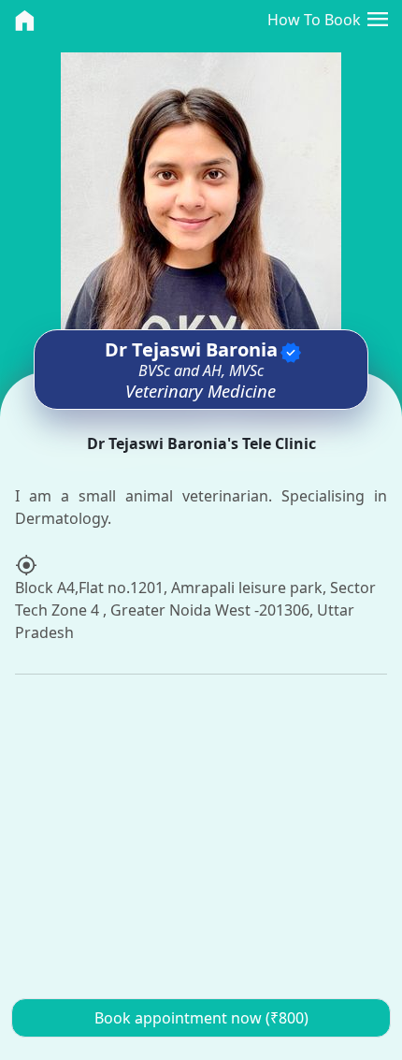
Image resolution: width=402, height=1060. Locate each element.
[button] (378, 19)
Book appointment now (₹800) (201, 1018)
